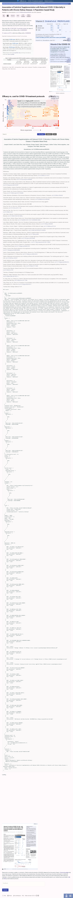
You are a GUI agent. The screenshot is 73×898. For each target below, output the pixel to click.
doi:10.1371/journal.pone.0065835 (24, 179)
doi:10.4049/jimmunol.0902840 (42, 199)
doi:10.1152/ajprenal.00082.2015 (22, 246)
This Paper (41, 134)
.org (23, 1)
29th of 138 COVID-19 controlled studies (17, 28)
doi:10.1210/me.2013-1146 (15, 208)
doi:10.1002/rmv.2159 (8, 270)
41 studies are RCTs (7, 33)
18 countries (61, 51)
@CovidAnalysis (17, 895)
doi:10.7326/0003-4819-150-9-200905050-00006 (29, 220)
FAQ (23, 895)
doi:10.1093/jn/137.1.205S (32, 266)
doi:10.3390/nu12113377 (43, 175)
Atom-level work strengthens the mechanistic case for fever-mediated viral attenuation (24, 3)
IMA (69, 877)
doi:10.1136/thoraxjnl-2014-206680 (15, 193)
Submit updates (10, 54)
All (54, 134)
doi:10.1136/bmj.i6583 (34, 234)
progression (62, 55)
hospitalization (54, 55)
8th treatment (54, 47)
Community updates (64, 872)
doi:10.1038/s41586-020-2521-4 (10, 276)
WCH (5, 878)
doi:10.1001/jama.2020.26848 (28, 238)
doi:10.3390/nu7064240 (57, 195)
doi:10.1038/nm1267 (8, 212)
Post (5, 895)
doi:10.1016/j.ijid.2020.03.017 (24, 284)
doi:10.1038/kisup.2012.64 (50, 226)
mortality (60, 54)
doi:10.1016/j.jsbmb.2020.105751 (10, 185)
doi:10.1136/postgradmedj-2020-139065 (40, 242)
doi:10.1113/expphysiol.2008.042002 (11, 250)
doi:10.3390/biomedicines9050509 (24, 12)
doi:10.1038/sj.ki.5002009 (47, 224)
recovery (52, 57)
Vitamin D (54, 44)
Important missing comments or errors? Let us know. (14, 36)
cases (57, 57)
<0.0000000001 (23, 30)
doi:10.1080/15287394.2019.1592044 (37, 230)
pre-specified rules (16, 52)
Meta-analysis (60, 93)
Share (10, 895)
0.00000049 (27, 33)
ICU (64, 54)
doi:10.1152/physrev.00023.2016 (30, 254)
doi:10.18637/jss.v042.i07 (11, 258)
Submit (5, 890)
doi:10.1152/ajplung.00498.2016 (62, 262)
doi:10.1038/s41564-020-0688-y (15, 216)
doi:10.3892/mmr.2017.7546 (20, 280)
